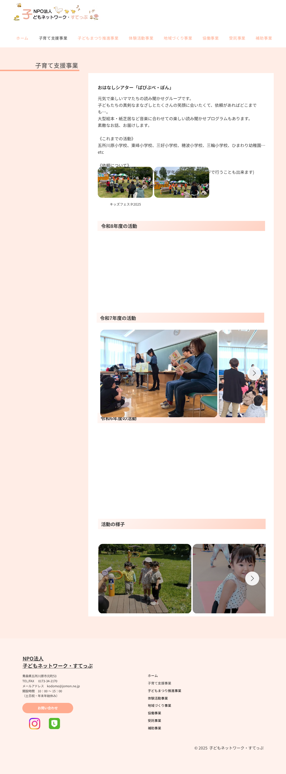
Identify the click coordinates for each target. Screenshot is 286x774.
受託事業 (154, 720)
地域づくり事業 (159, 705)
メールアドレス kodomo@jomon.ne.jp (51, 686)
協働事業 (154, 712)
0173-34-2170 (47, 681)
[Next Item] (252, 578)
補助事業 (154, 727)
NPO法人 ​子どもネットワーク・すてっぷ (58, 662)
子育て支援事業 (159, 683)
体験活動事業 (158, 698)
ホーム (153, 675)
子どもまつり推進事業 (164, 690)
